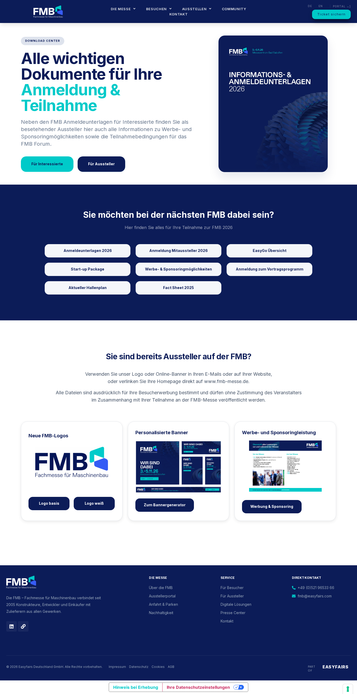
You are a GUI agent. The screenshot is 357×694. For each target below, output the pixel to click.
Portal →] (342, 6)
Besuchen (156, 9)
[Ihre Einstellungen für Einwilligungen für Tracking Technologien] (348, 689)
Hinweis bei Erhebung (135, 687)
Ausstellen (194, 9)
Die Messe (121, 9)
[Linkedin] (11, 626)
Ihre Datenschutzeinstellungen (198, 687)
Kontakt (178, 14)
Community (234, 9)
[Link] (23, 626)
